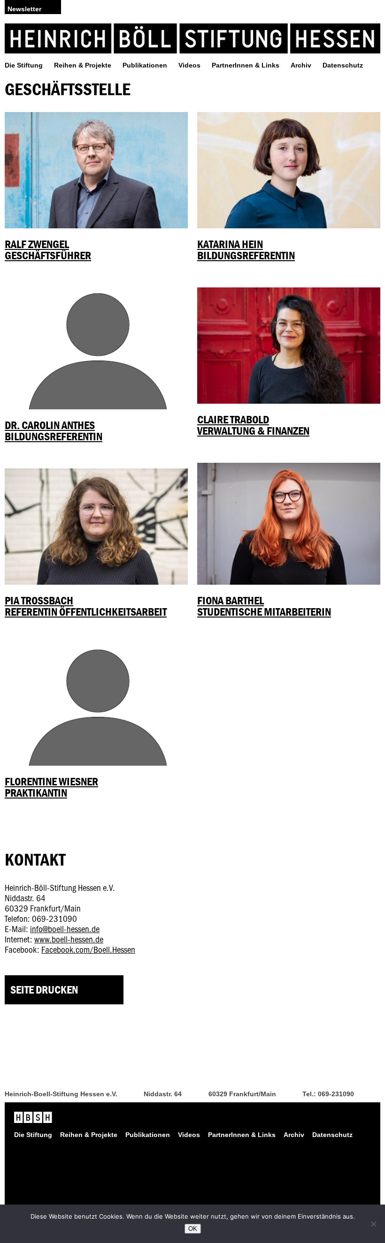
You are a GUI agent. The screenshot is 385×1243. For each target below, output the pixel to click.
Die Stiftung (24, 65)
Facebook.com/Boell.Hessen (88, 949)
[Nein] (373, 1223)
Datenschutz (343, 65)
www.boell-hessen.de (68, 939)
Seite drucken (44, 989)
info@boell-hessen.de (65, 928)
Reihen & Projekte (82, 65)
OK (192, 1228)
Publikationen (145, 65)
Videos (189, 65)
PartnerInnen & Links (245, 65)
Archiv (301, 65)
